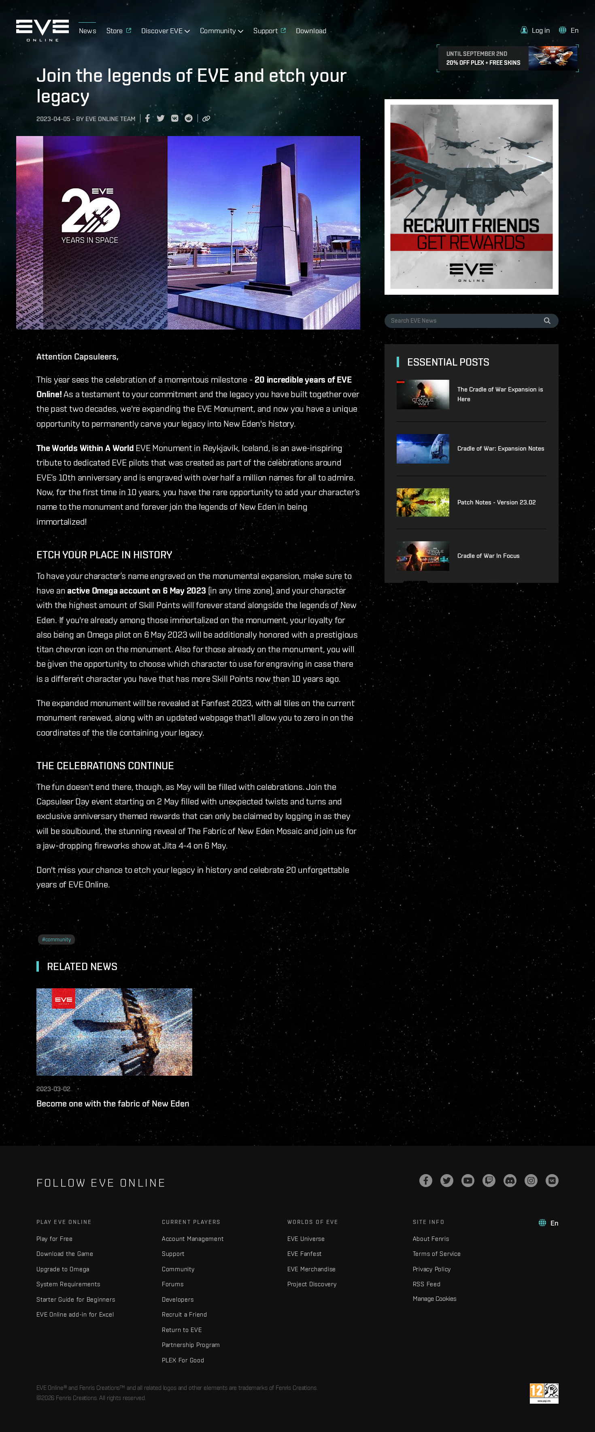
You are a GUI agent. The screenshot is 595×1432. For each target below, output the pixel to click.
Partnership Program (191, 1344)
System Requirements (68, 1284)
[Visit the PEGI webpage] (544, 1393)
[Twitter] (446, 1180)
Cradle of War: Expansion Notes (500, 448)
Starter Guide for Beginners (75, 1299)
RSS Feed (427, 1284)
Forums (173, 1284)
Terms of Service (437, 1253)
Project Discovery (312, 1284)
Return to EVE (182, 1329)
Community (178, 1269)
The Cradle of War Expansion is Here (500, 394)
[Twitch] (488, 1180)
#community (56, 939)
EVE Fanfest (304, 1253)
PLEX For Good (183, 1360)
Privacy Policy (432, 1269)
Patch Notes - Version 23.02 (496, 502)
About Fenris (431, 1238)
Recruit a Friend (184, 1314)
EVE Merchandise (311, 1269)
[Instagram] (531, 1180)
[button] (535, 30)
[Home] (42, 39)
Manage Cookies (435, 1298)
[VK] (552, 1180)
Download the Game (65, 1253)
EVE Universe (306, 1238)
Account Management (193, 1238)
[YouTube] (467, 1180)
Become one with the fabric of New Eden (112, 1103)
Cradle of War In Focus (488, 556)
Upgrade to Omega (62, 1269)
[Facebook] (425, 1180)
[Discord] (510, 1180)
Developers (178, 1299)
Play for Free (54, 1238)
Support (173, 1253)
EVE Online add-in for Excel (75, 1314)
